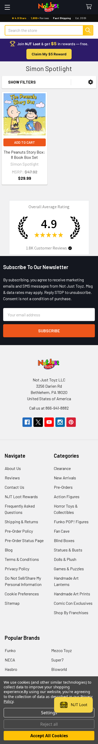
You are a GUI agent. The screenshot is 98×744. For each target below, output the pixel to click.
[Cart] (90, 7)
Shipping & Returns (21, 521)
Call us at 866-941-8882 (49, 407)
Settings (49, 713)
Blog (9, 549)
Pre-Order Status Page (24, 540)
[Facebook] (27, 422)
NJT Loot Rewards (21, 496)
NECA (10, 659)
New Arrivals (65, 477)
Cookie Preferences (22, 593)
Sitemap (12, 603)
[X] (38, 422)
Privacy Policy (17, 568)
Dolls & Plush (65, 559)
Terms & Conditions (22, 559)
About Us (13, 468)
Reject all (49, 724)
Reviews (12, 477)
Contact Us (14, 487)
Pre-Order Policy (19, 530)
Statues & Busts (68, 549)
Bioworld (59, 669)
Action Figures (66, 496)
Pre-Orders (63, 487)
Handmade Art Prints (72, 593)
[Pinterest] (71, 422)
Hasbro (11, 669)
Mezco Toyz (61, 650)
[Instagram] (60, 422)
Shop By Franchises (71, 612)
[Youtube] (49, 422)
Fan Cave (62, 530)
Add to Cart (24, 142)
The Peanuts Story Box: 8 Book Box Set (24, 154)
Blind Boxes (64, 540)
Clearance (62, 468)
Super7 (57, 659)
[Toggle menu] (7, 7)
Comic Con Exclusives (73, 603)
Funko (10, 650)
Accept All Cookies (49, 736)
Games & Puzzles (69, 568)
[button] (90, 82)
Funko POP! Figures (71, 521)
